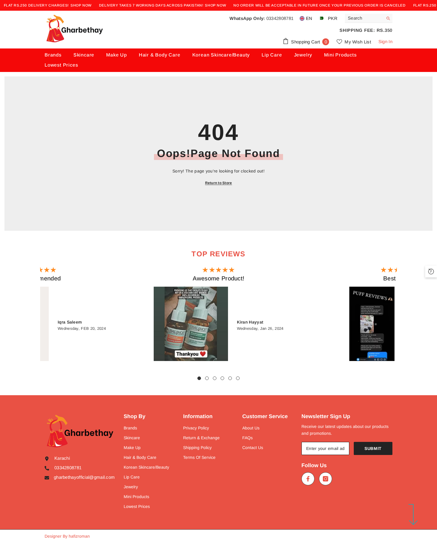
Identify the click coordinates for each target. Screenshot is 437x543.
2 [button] (207, 378)
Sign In (385, 41)
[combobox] (364, 18)
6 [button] (238, 378)
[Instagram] (325, 478)
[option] (218, 315)
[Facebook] (308, 478)
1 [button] (199, 378)
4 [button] (222, 378)
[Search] (368, 18)
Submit (373, 448)
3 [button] (214, 378)
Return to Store (218, 183)
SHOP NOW (81, 5)
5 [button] (230, 378)
